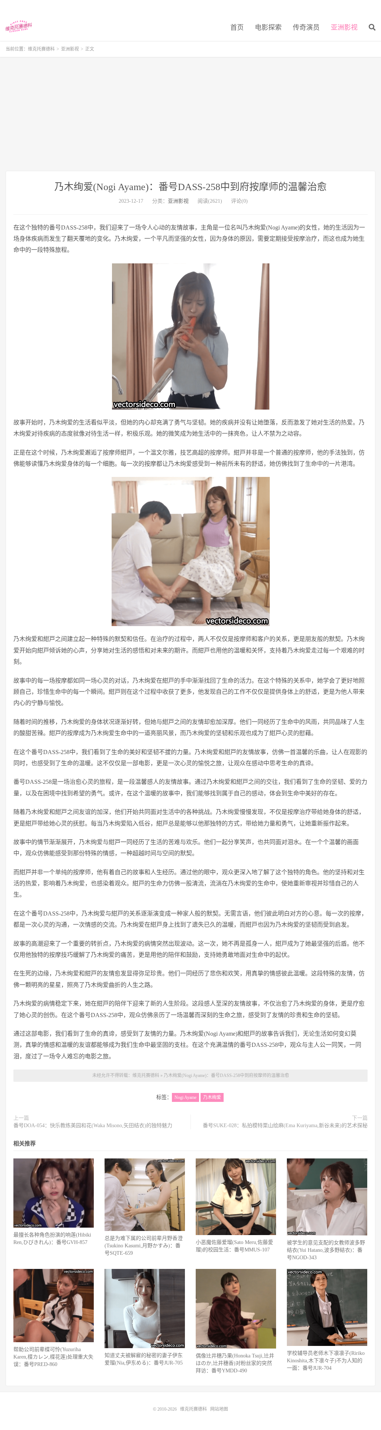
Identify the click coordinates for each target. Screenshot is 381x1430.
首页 (237, 27)
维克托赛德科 (19, 26)
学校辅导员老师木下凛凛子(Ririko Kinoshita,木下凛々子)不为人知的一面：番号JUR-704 (326, 1360)
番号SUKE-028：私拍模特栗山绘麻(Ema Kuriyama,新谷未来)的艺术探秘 (285, 1125)
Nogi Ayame (185, 1097)
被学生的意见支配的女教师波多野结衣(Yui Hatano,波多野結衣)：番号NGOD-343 (326, 1250)
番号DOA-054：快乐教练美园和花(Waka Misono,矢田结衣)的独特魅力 (92, 1125)
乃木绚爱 (212, 1097)
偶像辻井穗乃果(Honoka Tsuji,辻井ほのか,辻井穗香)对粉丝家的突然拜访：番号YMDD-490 (235, 1363)
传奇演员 (306, 27)
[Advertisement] (190, 115)
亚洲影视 (344, 27)
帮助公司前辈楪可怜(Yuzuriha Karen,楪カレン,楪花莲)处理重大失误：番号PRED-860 (53, 1357)
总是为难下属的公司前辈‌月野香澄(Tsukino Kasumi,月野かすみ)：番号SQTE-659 (144, 1245)
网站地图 (219, 1409)
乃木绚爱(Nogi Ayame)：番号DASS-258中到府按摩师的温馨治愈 (190, 187)
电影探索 (268, 27)
